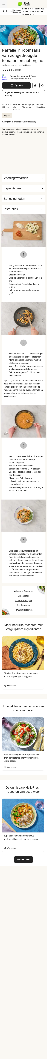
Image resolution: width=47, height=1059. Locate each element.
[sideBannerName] (23, 155)
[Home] (3, 11)
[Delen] (42, 85)
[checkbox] (3, 70)
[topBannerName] (23, 20)
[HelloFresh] (23, 4)
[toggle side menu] (3, 4)
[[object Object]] (35, 85)
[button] (23, 188)
